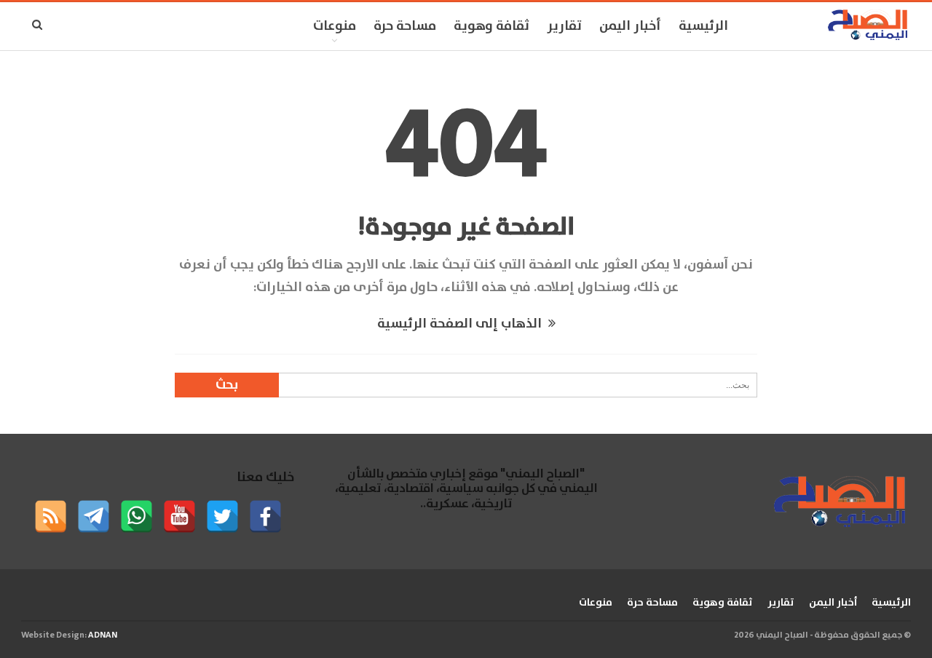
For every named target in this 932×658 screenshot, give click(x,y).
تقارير (564, 26)
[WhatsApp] (136, 516)
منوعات (334, 26)
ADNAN (102, 635)
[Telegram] (93, 516)
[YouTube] (179, 516)
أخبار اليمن (630, 26)
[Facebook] (265, 516)
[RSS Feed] (50, 516)
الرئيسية (703, 26)
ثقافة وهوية (491, 26)
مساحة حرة (405, 26)
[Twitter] (222, 516)
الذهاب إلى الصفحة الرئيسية (461, 324)
